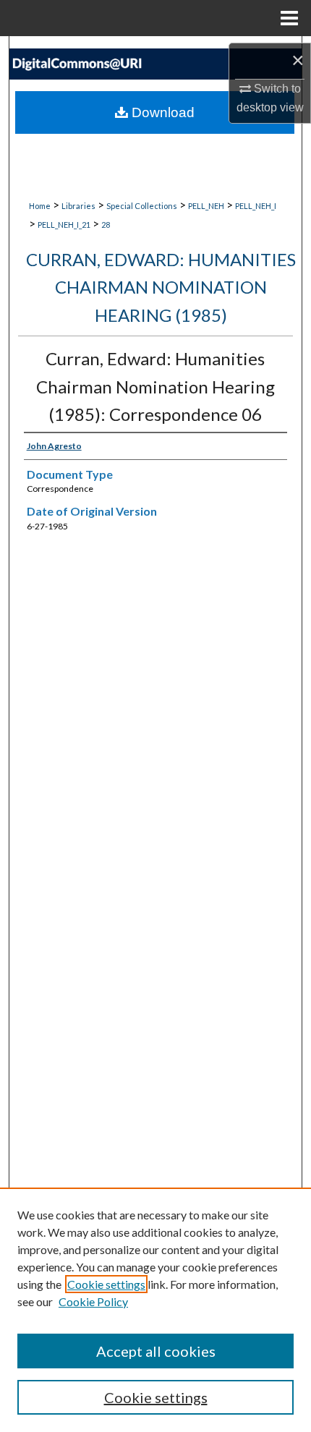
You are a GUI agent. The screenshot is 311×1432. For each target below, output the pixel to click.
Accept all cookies (156, 1351)
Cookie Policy (93, 1301)
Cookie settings (106, 1284)
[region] (155, 1310)
